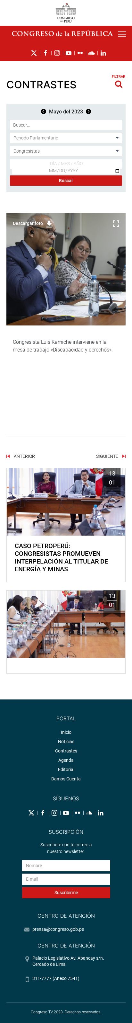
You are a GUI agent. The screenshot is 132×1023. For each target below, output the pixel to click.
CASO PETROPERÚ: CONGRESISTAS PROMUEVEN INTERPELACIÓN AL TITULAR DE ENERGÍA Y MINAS (61, 557)
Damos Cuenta (66, 778)
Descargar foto (28, 223)
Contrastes (66, 750)
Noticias (66, 741)
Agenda (66, 760)
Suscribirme (66, 892)
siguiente (107, 456)
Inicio (66, 732)
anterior (24, 456)
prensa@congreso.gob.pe (58, 929)
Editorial (66, 769)
